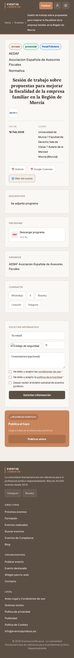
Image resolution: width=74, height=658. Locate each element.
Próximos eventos (16, 511)
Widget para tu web (17, 574)
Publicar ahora (37, 439)
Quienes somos (14, 605)
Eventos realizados (16, 524)
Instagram (13, 493)
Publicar (46, 5)
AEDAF (14, 53)
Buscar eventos (14, 531)
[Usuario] (57, 5)
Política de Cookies (16, 624)
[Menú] (65, 5)
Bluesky (42, 295)
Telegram (33, 304)
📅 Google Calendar (41, 169)
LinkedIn (16, 304)
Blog (7, 544)
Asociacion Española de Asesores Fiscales (34, 62)
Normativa (16, 71)
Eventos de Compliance (19, 537)
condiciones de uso (49, 371)
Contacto (10, 581)
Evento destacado (16, 568)
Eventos (19, 22)
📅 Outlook (17, 169)
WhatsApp (17, 295)
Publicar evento (14, 561)
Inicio (8, 22)
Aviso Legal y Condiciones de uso (25, 598)
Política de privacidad (17, 611)
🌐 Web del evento (22, 178)
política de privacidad (49, 377)
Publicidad (11, 618)
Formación (11, 518)
